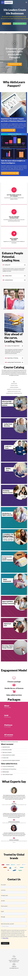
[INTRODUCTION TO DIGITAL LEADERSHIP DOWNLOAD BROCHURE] (14, 517)
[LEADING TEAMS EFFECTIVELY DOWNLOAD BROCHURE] (14, 429)
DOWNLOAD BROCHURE (14, 64)
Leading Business (14, 387)
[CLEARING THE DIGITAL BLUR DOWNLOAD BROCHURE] (14, 539)
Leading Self (14, 383)
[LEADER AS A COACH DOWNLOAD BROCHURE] (14, 451)
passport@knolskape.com (14, 968)
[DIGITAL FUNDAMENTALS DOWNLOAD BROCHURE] (14, 584)
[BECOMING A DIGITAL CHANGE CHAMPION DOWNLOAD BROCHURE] (14, 650)
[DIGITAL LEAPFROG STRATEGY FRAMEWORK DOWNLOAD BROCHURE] (14, 606)
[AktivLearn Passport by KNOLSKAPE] (7, 2)
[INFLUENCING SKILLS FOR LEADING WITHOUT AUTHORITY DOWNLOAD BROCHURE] (14, 406)
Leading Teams (14, 385)
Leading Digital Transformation (14, 393)
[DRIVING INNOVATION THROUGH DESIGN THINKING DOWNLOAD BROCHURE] (14, 562)
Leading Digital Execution (14, 391)
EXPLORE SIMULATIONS (7, 130)
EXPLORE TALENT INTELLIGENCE (9, 173)
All (14, 381)
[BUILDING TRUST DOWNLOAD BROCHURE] (14, 473)
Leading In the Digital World (14, 389)
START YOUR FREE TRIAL (20, 23)
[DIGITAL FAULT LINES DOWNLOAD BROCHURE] (14, 628)
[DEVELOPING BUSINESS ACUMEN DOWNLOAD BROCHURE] (14, 495)
